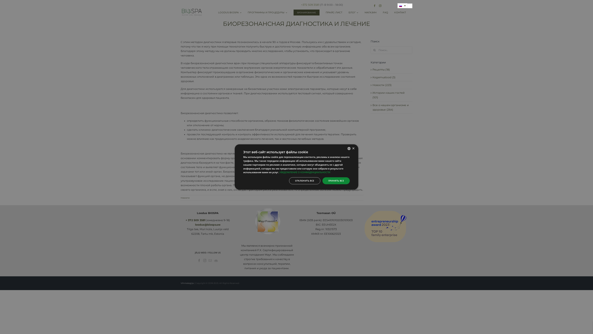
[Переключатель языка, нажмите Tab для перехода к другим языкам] (402, 5)
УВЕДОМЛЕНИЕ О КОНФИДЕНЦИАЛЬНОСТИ (305, 172)
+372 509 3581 (310, 4)
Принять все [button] (336, 180)
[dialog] (296, 167)
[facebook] (374, 5)
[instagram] (380, 5)
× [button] (353, 148)
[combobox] (349, 148)
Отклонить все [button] (304, 180)
